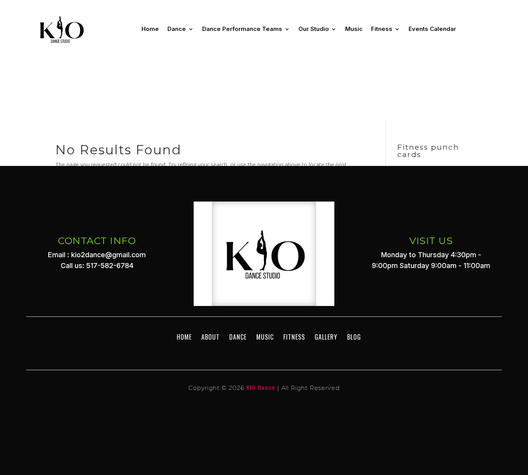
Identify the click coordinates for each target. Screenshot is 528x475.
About (210, 337)
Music (354, 28)
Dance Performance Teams (242, 28)
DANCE (238, 337)
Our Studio (313, 28)
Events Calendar (432, 28)
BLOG (354, 337)
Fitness (381, 28)
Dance (176, 28)
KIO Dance (260, 387)
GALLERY (326, 337)
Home (150, 28)
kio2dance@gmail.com (108, 255)
